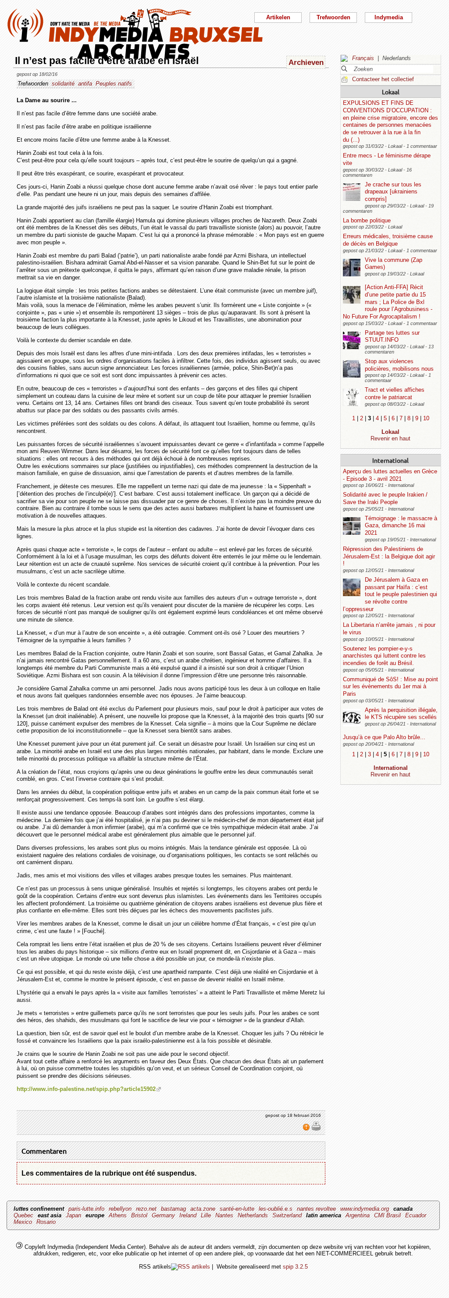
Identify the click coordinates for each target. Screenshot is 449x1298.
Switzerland (287, 1215)
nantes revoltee (316, 1208)
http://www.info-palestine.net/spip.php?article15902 (86, 1089)
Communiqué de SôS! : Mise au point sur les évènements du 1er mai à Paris (390, 686)
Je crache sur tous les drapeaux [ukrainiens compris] (393, 191)
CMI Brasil (387, 1215)
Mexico (23, 1222)
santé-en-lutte (237, 1208)
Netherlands (253, 1215)
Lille (206, 1215)
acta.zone (202, 1208)
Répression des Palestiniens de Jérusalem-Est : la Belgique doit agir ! (389, 556)
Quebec (23, 1215)
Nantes (224, 1215)
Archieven (306, 62)
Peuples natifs (114, 83)
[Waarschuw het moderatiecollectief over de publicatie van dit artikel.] (307, 1129)
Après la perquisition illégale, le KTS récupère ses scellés (401, 714)
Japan (73, 1215)
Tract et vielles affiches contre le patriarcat (394, 393)
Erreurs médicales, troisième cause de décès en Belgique (388, 240)
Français (363, 58)
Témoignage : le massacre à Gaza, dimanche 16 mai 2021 (401, 525)
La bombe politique (367, 220)
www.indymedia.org (364, 1208)
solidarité (63, 83)
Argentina (358, 1215)
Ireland (187, 1215)
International (390, 460)
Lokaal (390, 92)
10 (426, 418)
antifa (85, 83)
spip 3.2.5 (295, 1266)
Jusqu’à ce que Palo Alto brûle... (384, 737)
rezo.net (146, 1208)
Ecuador (415, 1215)
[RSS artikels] (190, 1266)
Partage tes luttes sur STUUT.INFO (392, 336)
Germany (163, 1215)
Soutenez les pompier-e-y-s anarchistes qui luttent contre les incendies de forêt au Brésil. (384, 655)
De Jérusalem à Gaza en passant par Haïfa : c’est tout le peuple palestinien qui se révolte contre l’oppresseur (390, 594)
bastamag (173, 1208)
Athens (118, 1215)
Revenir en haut (390, 438)
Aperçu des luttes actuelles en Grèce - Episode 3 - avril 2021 (390, 475)
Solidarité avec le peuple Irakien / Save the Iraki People (385, 498)
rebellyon (120, 1208)
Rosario (46, 1222)
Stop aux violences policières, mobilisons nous (399, 365)
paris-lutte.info (86, 1208)
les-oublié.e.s (275, 1208)
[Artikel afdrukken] (316, 1129)
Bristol (139, 1215)
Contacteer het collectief (383, 79)
